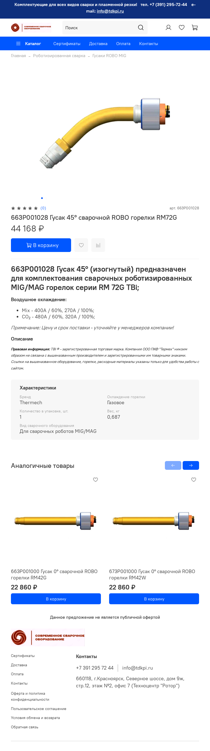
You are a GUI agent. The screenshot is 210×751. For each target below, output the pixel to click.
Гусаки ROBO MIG (109, 55)
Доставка (98, 43)
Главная (18, 55)
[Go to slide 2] (46, 198)
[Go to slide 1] (42, 198)
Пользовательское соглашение (38, 708)
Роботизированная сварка (59, 55)
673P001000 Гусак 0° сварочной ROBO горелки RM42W (152, 574)
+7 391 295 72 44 (94, 668)
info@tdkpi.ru (110, 11)
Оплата (123, 43)
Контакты (148, 43)
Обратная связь (24, 726)
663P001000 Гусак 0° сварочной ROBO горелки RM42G (54, 574)
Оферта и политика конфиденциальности (30, 696)
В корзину (56, 599)
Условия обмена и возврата (35, 717)
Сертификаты (66, 43)
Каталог (33, 43)
